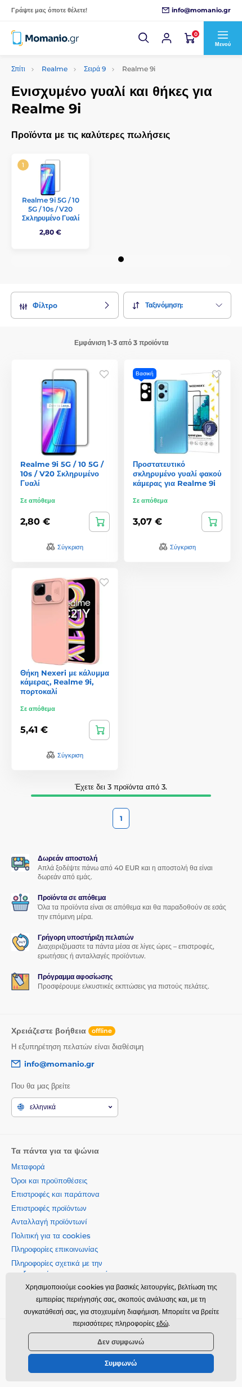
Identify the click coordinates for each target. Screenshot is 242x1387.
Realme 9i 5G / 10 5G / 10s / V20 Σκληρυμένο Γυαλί (50, 209)
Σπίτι (18, 69)
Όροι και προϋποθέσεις (49, 1180)
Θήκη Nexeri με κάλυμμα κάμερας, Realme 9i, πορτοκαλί (64, 682)
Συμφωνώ (121, 1363)
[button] (144, 38)
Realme (55, 69)
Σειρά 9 (95, 69)
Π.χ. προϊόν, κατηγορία (76, 75)
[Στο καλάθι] (99, 521)
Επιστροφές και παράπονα (55, 1193)
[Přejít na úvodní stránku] (45, 37)
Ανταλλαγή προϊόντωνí (49, 1221)
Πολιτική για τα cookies (51, 1235)
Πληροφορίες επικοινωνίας (54, 1248)
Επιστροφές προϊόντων (49, 1208)
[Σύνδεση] (166, 38)
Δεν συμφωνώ (120, 1342)
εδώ (162, 1323)
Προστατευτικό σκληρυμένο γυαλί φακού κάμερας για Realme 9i (177, 474)
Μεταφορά (28, 1166)
